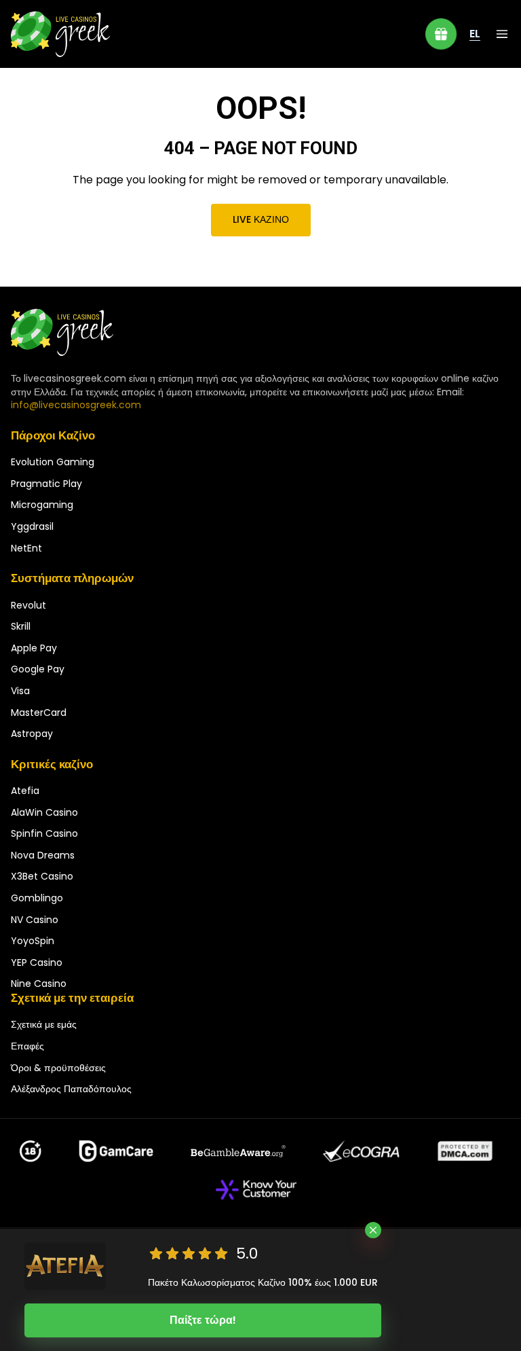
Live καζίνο (261, 219)
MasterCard (38, 712)
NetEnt (26, 548)
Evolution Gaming (52, 462)
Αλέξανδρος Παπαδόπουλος (71, 1089)
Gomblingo (37, 898)
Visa (20, 691)
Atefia (25, 790)
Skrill (21, 626)
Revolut (28, 605)
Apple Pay (34, 648)
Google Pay (37, 669)
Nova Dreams (43, 855)
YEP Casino (36, 962)
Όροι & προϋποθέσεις (58, 1068)
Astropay (32, 733)
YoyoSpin (32, 941)
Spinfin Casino (44, 833)
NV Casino (34, 919)
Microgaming (42, 504)
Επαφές (27, 1046)
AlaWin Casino (44, 812)
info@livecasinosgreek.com (76, 405)
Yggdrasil (32, 526)
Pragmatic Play (46, 483)
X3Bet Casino (42, 876)
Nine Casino (38, 983)
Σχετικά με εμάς (44, 1024)
